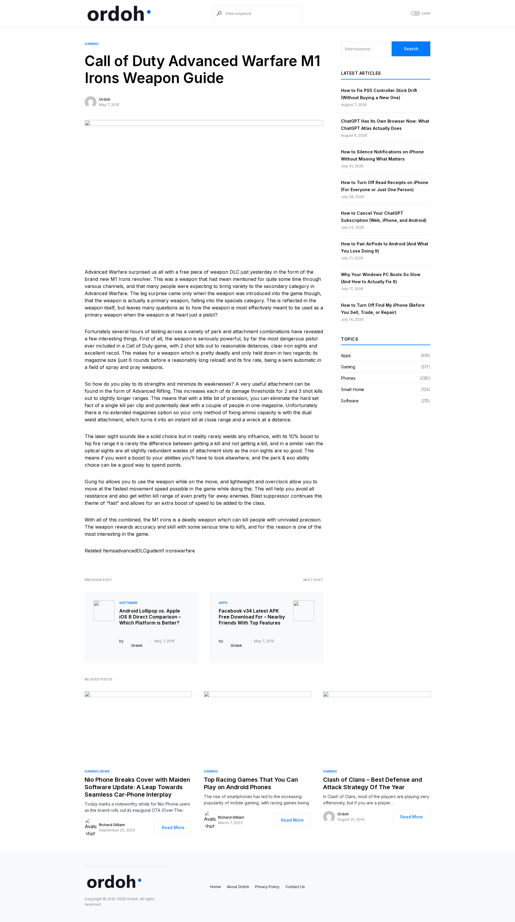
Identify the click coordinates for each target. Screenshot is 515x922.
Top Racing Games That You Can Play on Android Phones (251, 783)
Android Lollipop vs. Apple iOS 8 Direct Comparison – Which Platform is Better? (150, 617)
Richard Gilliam (112, 825)
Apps (223, 603)
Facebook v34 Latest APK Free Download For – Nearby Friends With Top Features (252, 617)
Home (215, 886)
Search (411, 48)
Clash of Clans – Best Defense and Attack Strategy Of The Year (372, 783)
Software (128, 603)
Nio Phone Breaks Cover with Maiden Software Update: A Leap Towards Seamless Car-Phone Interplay (137, 787)
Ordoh (104, 99)
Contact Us (295, 886)
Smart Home (352, 389)
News (105, 771)
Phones (348, 378)
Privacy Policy (267, 886)
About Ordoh (238, 886)
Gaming (92, 44)
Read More (173, 827)
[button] (419, 13)
